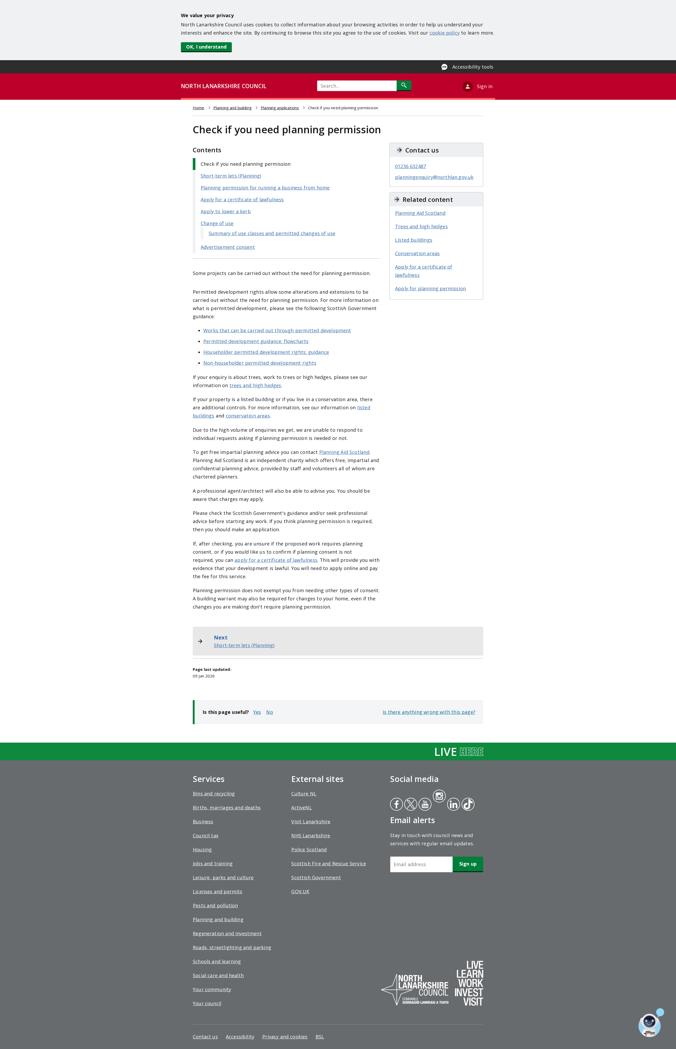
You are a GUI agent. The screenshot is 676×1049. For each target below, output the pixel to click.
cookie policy (445, 33)
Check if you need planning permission (246, 164)
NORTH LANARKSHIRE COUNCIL (223, 86)
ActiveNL (301, 807)
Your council (207, 1003)
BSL (320, 1036)
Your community (212, 989)
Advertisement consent (228, 247)
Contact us (205, 1036)
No (269, 712)
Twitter (410, 805)
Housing (202, 849)
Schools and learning (217, 961)
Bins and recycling (214, 793)
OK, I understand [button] (206, 47)
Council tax (205, 835)
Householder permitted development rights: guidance (266, 352)
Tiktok (467, 805)
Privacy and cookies (284, 1036)
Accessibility (240, 1036)
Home (198, 107)
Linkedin (453, 805)
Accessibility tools (472, 67)
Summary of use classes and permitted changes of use (272, 233)
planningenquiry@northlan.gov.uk (434, 177)
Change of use (217, 223)
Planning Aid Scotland (344, 452)
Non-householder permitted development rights (259, 363)
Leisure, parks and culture (223, 877)
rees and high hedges (256, 385)
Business (203, 821)
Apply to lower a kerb (226, 211)
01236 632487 (410, 166)
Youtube (424, 805)
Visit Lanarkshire (310, 821)
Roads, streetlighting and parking (232, 947)
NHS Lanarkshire (310, 835)
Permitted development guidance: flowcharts (256, 341)
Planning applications (280, 107)
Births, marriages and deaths (227, 807)
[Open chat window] (651, 1022)
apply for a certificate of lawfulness (275, 560)
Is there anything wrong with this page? (429, 712)
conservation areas (248, 415)
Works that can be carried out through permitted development (277, 330)
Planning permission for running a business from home (265, 187)
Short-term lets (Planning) (231, 176)
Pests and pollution (215, 905)
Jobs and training (213, 863)
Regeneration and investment (227, 933)
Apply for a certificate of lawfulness (242, 199)
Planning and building (232, 107)
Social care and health (218, 975)
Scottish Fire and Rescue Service (328, 863)
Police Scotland (309, 849)
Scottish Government (316, 877)
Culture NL (303, 793)
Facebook (396, 805)
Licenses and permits (217, 891)
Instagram (439, 797)
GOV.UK (300, 891)
